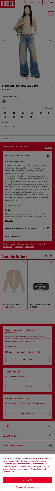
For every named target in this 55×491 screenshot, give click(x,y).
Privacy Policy (36, 469)
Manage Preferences (12, 469)
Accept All (27, 480)
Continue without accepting (27, 487)
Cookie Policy (8, 472)
